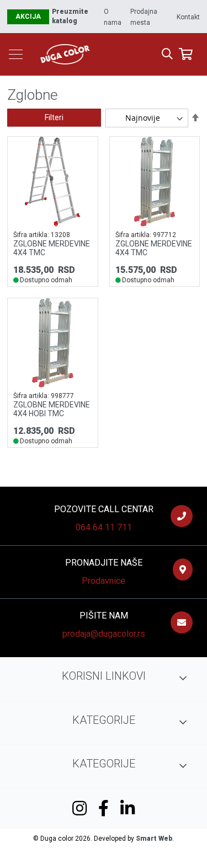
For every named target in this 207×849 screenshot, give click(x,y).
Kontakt (188, 17)
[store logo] (102, 54)
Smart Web (154, 838)
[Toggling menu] (16, 54)
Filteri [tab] (54, 117)
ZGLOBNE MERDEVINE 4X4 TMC (51, 248)
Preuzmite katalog (70, 16)
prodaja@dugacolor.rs (103, 633)
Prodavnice (103, 581)
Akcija (28, 16)
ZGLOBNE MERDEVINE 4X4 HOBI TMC (51, 409)
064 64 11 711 (104, 527)
